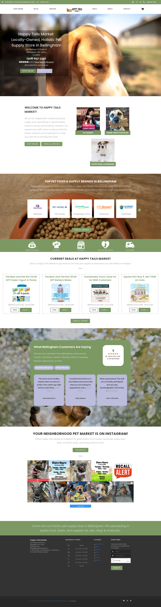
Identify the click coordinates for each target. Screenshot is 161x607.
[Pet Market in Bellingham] (81, 244)
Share (25, 310)
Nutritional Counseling (32, 250)
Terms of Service (56, 601)
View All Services (52, 144)
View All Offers (80, 321)
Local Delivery (130, 250)
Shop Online (28, 71)
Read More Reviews (44, 368)
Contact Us (44, 71)
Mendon (38, 361)
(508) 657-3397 (36, 58)
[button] (79, 410)
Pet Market (81, 250)
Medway (66, 357)
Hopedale (83, 357)
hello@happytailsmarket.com (39, 548)
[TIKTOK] (140, 2)
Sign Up (116, 568)
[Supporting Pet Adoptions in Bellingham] (105, 244)
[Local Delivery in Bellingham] (130, 244)
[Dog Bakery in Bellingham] (56, 244)
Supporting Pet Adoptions (105, 250)
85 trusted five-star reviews (113, 358)
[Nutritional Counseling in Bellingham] (32, 244)
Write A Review (62, 368)
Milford (74, 357)
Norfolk (57, 357)
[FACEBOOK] (133, 2)
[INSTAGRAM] (137, 2)
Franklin (37, 357)
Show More (113, 391)
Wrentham (47, 357)
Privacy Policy (46, 601)
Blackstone (48, 361)
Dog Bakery (56, 250)
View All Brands (81, 230)
